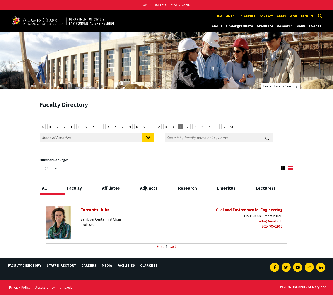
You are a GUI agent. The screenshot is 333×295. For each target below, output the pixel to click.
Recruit (307, 16)
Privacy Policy (19, 287)
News (301, 26)
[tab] (52, 186)
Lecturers (265, 188)
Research (285, 26)
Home (267, 86)
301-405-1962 (272, 226)
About (217, 26)
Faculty (74, 188)
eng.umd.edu (226, 16)
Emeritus (226, 188)
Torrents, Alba (95, 210)
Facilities (126, 265)
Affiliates (111, 188)
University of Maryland (167, 5)
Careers (88, 265)
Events (315, 26)
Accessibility (45, 287)
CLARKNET (248, 16)
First (160, 246)
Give (293, 16)
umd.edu (66, 287)
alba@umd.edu (270, 221)
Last (172, 246)
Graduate (265, 26)
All (231, 126)
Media (107, 265)
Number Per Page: (54, 160)
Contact (266, 16)
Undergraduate (239, 26)
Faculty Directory (24, 265)
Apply (281, 16)
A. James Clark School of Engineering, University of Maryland (62, 14)
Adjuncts (148, 188)
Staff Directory (61, 265)
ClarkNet (149, 265)
